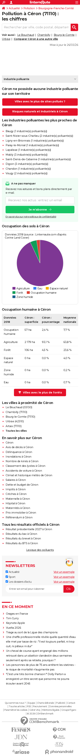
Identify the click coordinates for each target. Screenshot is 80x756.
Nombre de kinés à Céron (22, 461)
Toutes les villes (16, 430)
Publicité (60, 703)
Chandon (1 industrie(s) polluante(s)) (28, 168)
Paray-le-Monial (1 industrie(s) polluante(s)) (32, 145)
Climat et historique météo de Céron (29, 475)
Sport (11, 577)
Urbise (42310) (15, 421)
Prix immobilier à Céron (21, 512)
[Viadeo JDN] (59, 744)
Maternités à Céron (18, 508)
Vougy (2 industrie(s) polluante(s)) (26, 173)
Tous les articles (17, 706)
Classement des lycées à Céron (25, 466)
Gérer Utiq (34, 710)
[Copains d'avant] (21, 744)
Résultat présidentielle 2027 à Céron (29, 529)
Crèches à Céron (16, 494)
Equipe (31, 703)
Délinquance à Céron (19, 452)
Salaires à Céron (16, 480)
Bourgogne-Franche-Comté (56, 8)
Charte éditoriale (45, 703)
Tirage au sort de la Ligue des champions (32, 632)
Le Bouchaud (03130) (19, 407)
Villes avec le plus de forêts (42, 392)
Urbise (6, 39)
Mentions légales (50, 710)
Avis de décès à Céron (19, 447)
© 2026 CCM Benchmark (40, 713)
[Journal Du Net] (21, 737)
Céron (9, 442)
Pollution (29, 8)
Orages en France (17, 613)
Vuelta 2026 (13, 627)
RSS (29, 706)
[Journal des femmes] (21, 729)
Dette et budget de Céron (22, 484)
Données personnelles (60, 706)
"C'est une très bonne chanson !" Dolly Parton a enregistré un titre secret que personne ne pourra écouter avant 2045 (37, 678)
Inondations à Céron (18, 456)
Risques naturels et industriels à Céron (40, 111)
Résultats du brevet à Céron (23, 538)
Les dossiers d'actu (19, 581)
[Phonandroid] (59, 752)
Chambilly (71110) (16, 412)
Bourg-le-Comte (64, 35)
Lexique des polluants (40, 550)
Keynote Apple (15, 623)
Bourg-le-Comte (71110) (20, 416)
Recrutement (40, 706)
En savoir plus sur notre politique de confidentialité (31, 216)
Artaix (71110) (13, 426)
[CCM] (59, 729)
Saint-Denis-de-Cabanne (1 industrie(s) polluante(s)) (38, 159)
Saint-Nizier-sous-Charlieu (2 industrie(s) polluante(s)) (39, 135)
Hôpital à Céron (15, 503)
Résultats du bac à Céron (21, 534)
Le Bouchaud (25, 35)
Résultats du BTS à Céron (22, 543)
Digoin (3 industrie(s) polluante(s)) (27, 164)
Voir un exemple (64, 572)
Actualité (14, 8)
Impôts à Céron (15, 489)
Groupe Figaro (68, 710)
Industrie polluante (16, 79)
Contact (71, 703)
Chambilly (43, 35)
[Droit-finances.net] (59, 737)
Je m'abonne (38, 209)
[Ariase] (21, 752)
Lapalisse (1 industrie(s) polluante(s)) (28, 150)
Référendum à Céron (19, 517)
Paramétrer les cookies (15, 710)
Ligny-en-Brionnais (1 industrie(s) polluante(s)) (35, 140)
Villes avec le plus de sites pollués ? (40, 101)
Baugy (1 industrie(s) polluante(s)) (26, 131)
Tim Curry (12, 618)
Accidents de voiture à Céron (24, 470)
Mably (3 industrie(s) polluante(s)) (26, 154)
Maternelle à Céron (18, 498)
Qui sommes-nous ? (15, 703)
